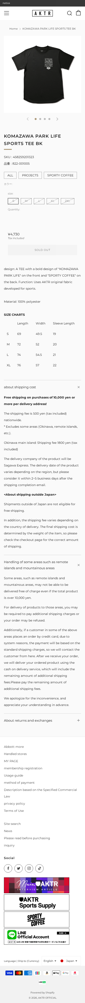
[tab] (36, 119)
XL (52, 201)
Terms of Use (14, 811)
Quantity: (14, 209)
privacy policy (14, 803)
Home (13, 28)
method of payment (19, 783)
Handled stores (15, 754)
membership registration (23, 768)
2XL (67, 201)
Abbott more (14, 747)
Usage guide (13, 775)
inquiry (9, 845)
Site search (12, 824)
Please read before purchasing (27, 838)
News (8, 831)
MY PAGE (11, 761)
